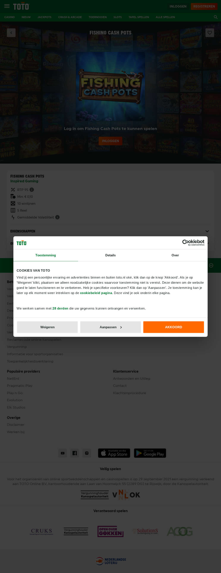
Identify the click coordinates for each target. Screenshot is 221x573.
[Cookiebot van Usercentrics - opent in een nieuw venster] (185, 243)
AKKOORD (173, 327)
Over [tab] (175, 255)
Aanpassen (108, 327)
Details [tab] (110, 255)
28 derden (60, 308)
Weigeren (47, 327)
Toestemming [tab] (45, 255)
